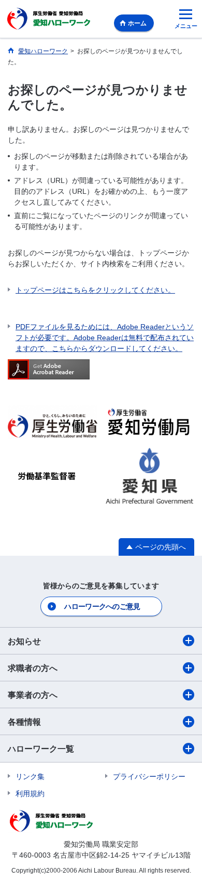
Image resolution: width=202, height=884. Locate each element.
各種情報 (24, 722)
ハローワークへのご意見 (102, 606)
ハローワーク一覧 (41, 748)
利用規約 (30, 793)
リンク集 (30, 776)
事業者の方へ (32, 695)
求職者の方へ (32, 668)
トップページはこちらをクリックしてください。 (95, 290)
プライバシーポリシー (149, 776)
